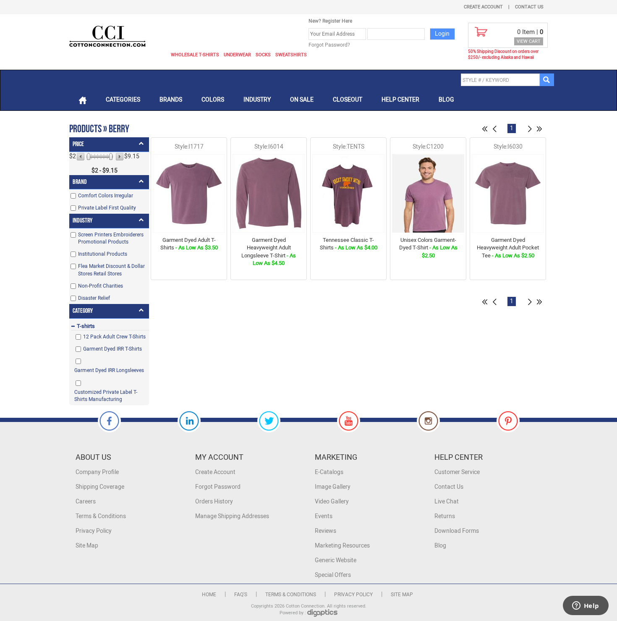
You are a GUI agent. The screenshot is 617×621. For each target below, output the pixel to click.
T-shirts (86, 326)
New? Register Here (330, 21)
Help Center (400, 99)
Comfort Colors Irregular (105, 196)
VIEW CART (529, 41)
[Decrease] (81, 156)
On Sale (302, 99)
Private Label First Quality (107, 208)
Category (83, 311)
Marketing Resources (342, 545)
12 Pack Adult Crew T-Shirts (114, 337)
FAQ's (240, 594)
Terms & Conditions (101, 516)
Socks (263, 55)
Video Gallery (332, 501)
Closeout (347, 99)
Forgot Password (218, 486)
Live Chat (446, 501)
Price (78, 144)
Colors (212, 99)
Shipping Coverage (100, 486)
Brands (170, 99)
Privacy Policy (94, 531)
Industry (257, 99)
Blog (446, 99)
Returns (444, 516)
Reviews (325, 531)
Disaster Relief (94, 298)
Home (209, 594)
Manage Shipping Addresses (232, 516)
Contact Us (529, 7)
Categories (123, 99)
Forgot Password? (329, 45)
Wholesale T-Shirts (195, 55)
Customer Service (457, 472)
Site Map (87, 545)
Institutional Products (102, 254)
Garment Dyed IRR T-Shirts (112, 349)
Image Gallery (332, 486)
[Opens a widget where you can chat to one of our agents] (585, 606)
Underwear (237, 55)
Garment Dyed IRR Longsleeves (109, 370)
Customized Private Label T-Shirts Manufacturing (105, 395)
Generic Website (335, 560)
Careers (86, 501)
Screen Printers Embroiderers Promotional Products (111, 238)
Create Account (483, 7)
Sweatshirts (291, 55)
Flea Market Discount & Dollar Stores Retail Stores (111, 269)
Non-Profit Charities (100, 286)
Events (323, 516)
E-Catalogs (329, 472)
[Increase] (119, 156)
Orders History (214, 501)
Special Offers (333, 575)
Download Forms (456, 531)
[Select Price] (88, 156)
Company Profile (97, 472)
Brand (80, 182)
